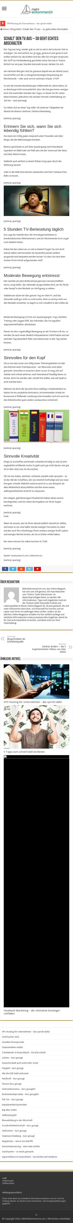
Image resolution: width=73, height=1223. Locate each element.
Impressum (8, 1180)
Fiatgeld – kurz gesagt (12, 1068)
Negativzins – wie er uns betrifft (17, 1141)
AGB (4, 1178)
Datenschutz (8, 1183)
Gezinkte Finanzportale (13, 1042)
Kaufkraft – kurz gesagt (13, 1078)
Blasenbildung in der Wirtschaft (17, 1120)
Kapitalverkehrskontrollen (14, 1104)
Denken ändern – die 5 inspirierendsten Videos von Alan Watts (49, 648)
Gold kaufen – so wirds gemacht (17, 1151)
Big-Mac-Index (9, 1110)
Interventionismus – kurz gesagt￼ (18, 1089)
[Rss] (36, 1215)
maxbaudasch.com (19, 555)
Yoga (55, 317)
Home (5, 29)
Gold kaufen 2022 (10, 1037)
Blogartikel (16, 29)
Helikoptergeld (9, 1115)
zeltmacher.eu (35, 555)
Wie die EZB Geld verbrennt (15, 1073)
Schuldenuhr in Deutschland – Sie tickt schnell (23, 1052)
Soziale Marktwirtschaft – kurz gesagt (20, 1125)
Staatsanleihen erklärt (12, 1047)
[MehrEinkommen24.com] (36, 8)
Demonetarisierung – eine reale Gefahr (21, 1146)
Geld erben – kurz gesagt (14, 1130)
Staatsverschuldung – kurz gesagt (18, 1136)
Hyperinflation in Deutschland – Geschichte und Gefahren (29, 1157)
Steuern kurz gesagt (11, 1084)
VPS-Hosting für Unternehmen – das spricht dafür (29, 23)
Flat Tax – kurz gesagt (12, 1099)
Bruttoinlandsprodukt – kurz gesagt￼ (20, 1094)
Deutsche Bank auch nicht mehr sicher (20, 1063)
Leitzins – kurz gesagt (12, 1057)
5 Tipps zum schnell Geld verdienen (24, 751)
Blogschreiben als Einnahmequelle (16, 639)
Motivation (33, 392)
